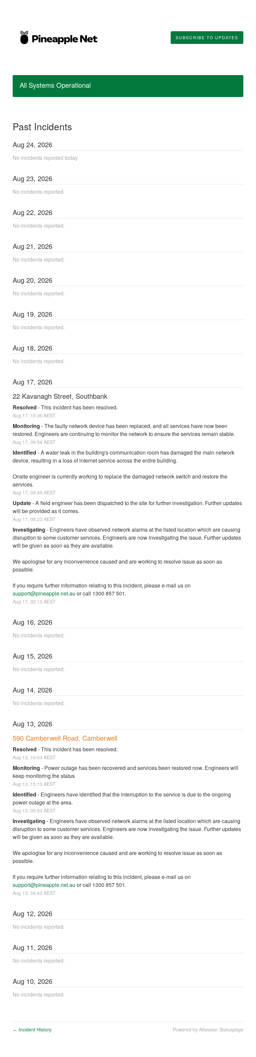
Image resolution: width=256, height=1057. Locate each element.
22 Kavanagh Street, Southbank (60, 396)
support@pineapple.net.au (44, 593)
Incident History (32, 1029)
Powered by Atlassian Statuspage (208, 1029)
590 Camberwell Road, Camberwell (65, 738)
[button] (207, 37)
